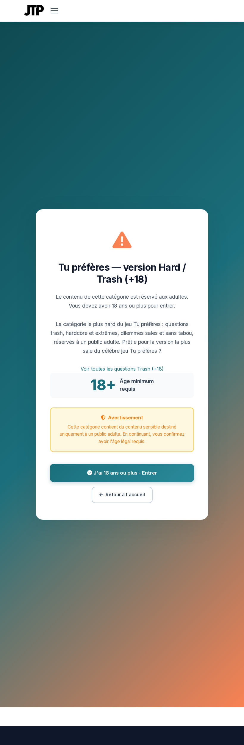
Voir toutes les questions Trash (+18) (122, 369)
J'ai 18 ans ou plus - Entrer (124, 473)
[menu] (54, 11)
